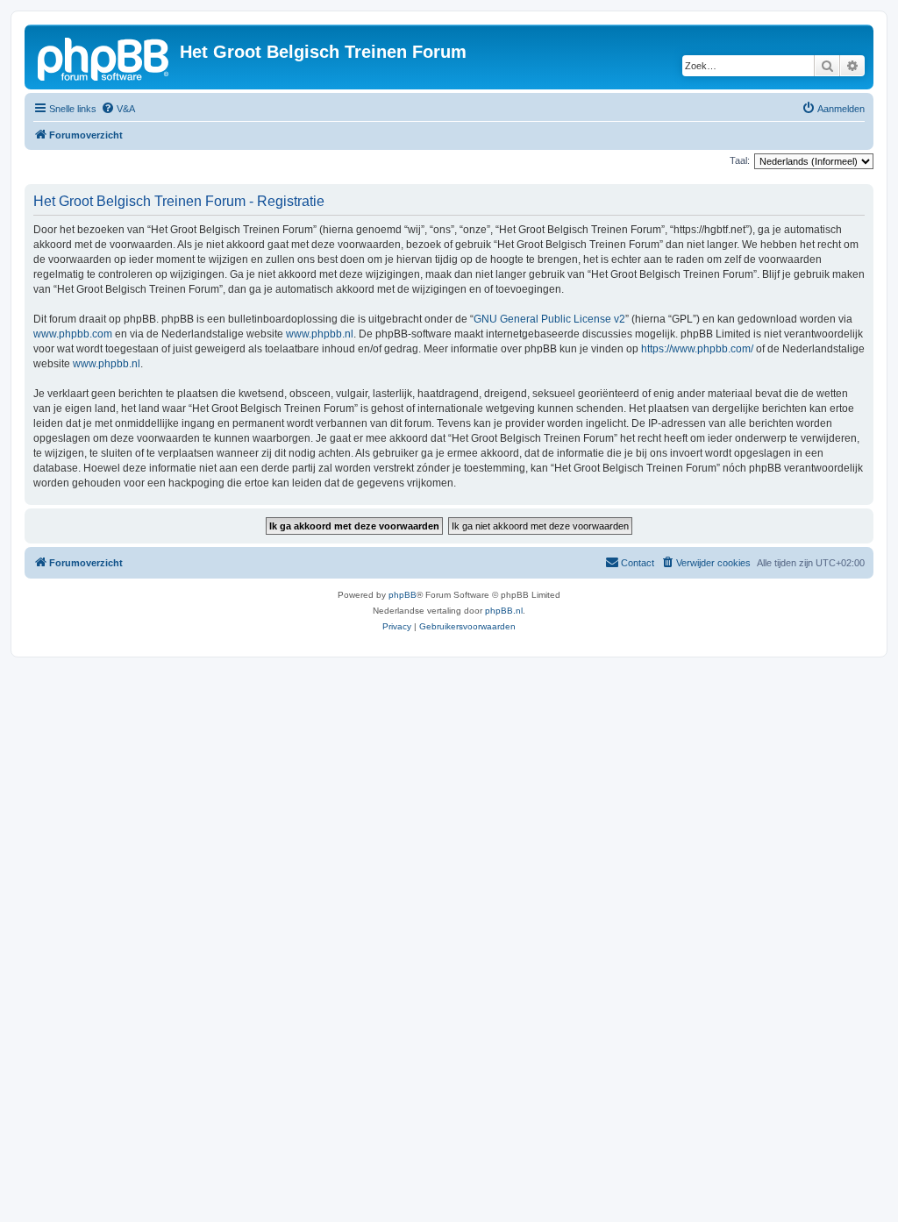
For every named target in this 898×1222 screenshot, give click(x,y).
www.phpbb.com (72, 334)
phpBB (402, 595)
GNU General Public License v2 (549, 319)
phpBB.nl (504, 610)
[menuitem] (118, 108)
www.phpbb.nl (319, 334)
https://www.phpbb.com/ (697, 349)
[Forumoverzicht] (104, 57)
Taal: (740, 160)
